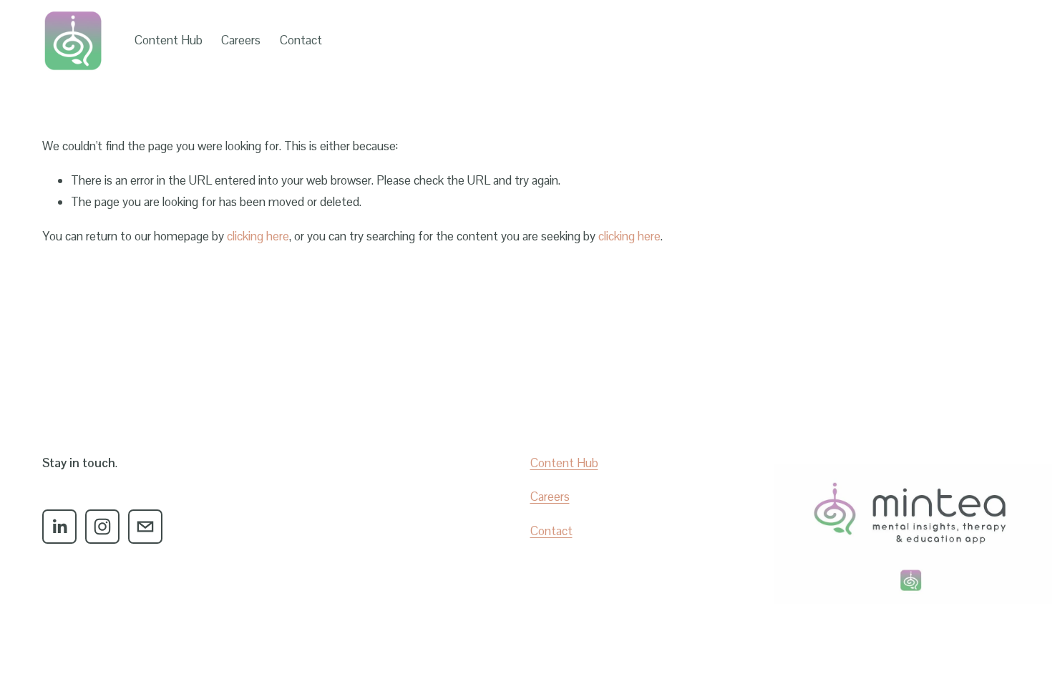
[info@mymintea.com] (145, 526)
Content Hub (169, 40)
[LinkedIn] (59, 526)
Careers (240, 40)
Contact (301, 40)
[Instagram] (102, 526)
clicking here (258, 236)
